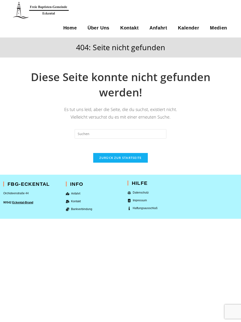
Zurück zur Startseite (120, 158)
